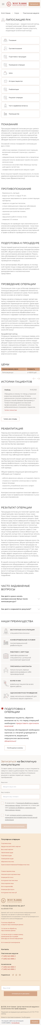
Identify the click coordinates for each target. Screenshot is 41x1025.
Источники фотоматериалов (10, 942)
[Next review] (38, 378)
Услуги (16, 13)
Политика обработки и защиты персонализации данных (12, 923)
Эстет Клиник (5, 13)
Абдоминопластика (7, 861)
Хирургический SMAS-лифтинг (11, 846)
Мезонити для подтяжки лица (10, 874)
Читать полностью (10, 410)
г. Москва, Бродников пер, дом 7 (13, 906)
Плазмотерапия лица (8, 871)
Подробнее (15, 1023)
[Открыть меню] (3, 4)
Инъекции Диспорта (7, 889)
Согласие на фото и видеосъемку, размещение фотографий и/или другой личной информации (12, 936)
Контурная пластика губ (9, 892)
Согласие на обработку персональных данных (9, 929)
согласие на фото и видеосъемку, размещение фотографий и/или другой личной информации (21, 817)
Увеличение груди (7, 852)
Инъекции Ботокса (7, 877)
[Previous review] (34, 378)
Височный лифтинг (7, 849)
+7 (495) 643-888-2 (8, 959)
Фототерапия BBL (7, 886)
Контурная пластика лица (9, 880)
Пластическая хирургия (31, 13)
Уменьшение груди (7, 858)
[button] (20, 599)
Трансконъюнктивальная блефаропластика (15, 864)
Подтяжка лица (6, 843)
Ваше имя (4, 782)
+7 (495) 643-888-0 (8, 956)
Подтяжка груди (6, 855)
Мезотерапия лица (7, 883)
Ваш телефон (5, 792)
